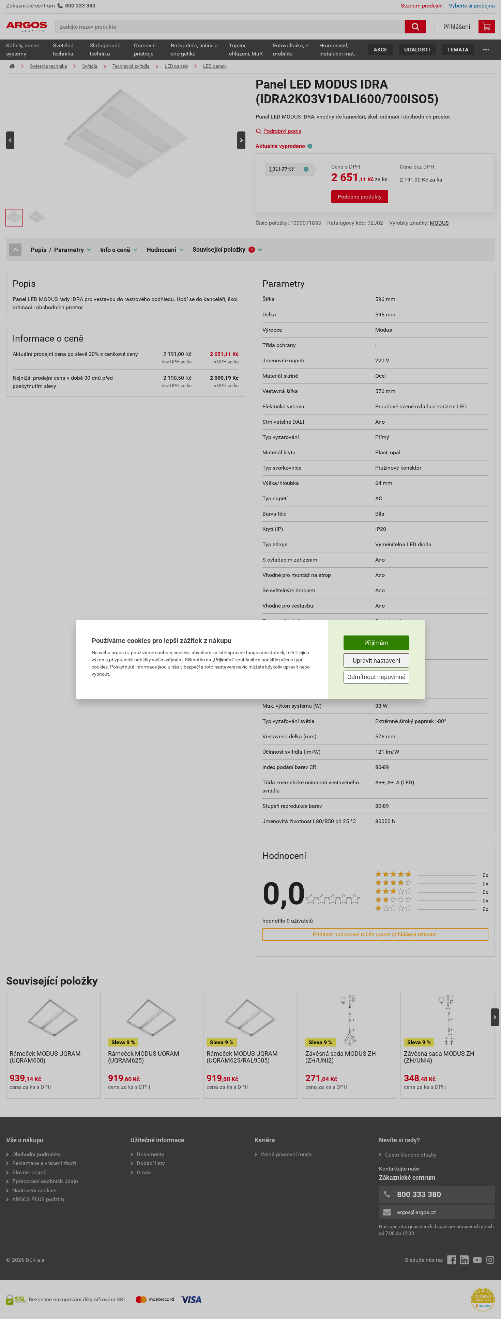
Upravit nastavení (376, 660)
